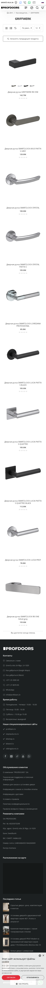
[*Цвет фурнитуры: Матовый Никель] (32, 86)
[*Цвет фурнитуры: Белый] (20, 86)
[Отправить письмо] (34, 2)
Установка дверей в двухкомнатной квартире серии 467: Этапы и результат (26, 918)
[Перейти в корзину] (42, 7)
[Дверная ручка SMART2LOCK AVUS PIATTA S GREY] (23, 120)
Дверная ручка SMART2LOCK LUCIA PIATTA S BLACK (22, 383)
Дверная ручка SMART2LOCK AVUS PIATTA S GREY (23, 149)
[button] (23, 984)
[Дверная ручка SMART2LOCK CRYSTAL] (23, 179)
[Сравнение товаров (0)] (14, 28)
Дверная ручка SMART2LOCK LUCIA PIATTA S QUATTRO (22, 443)
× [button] (43, 955)
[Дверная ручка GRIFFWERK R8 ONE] (23, 64)
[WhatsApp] (30, 2)
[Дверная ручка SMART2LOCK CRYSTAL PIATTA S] (23, 236)
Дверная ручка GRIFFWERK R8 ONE (23, 92)
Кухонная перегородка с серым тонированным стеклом (24, 930)
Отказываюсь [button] (33, 977)
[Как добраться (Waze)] (21, 2)
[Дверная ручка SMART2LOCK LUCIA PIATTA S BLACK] (23, 354)
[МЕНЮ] (25, 7)
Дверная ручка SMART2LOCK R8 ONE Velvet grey (23, 617)
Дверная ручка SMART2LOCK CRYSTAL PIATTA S (23, 265)
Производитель (22, 13)
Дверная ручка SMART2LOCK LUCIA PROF (23, 560)
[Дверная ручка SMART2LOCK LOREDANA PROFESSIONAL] (23, 295)
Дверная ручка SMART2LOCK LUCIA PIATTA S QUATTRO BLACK (22, 502)
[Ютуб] (23, 756)
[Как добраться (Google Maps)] (16, 2)
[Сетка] (6, 28)
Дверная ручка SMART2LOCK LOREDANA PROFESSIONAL (23, 324)
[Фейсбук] (5, 756)
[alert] (23, 970)
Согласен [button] (11, 977)
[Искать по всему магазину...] (37, 7)
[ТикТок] (17, 756)
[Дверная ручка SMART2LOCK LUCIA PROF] (23, 532)
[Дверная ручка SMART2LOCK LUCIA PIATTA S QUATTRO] (23, 413)
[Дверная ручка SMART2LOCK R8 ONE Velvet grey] (23, 588)
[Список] (11, 28)
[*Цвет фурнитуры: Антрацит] (14, 86)
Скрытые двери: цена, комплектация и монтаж (26, 907)
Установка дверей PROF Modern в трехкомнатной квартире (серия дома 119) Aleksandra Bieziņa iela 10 (26, 942)
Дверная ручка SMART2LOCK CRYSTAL (23, 208)
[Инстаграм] (11, 756)
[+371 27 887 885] (25, 2)
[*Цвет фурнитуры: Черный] (26, 86)
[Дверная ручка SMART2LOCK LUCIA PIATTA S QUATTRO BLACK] (23, 472)
